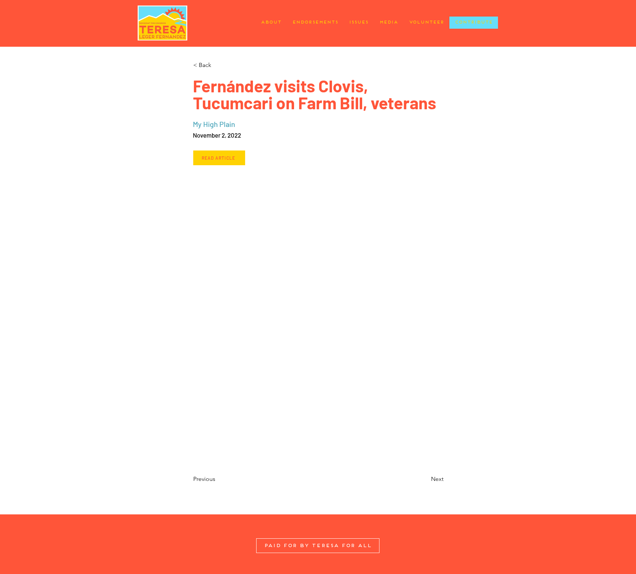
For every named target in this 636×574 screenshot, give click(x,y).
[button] (217, 65)
